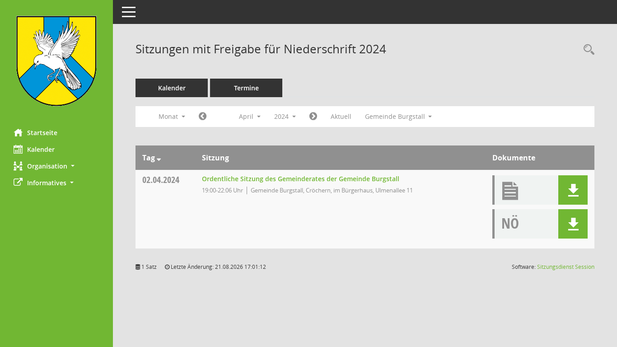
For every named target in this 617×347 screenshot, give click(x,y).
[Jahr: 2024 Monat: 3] (202, 116)
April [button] (247, 116)
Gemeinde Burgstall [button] (396, 116)
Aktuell (341, 116)
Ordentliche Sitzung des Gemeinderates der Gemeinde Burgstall (300, 178)
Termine (246, 88)
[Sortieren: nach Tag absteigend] (159, 158)
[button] (56, 166)
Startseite (42, 132)
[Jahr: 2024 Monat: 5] (313, 116)
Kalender (41, 149)
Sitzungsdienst (565, 267)
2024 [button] (282, 116)
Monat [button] (169, 116)
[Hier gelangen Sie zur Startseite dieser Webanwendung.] (56, 61)
